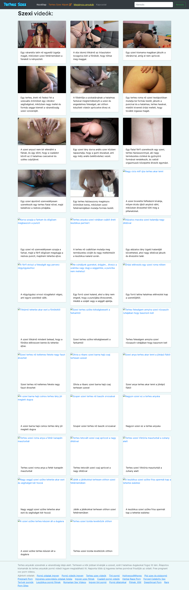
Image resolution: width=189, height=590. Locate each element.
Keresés (180, 4)
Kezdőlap (41, 4)
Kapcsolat (101, 4)
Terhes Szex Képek (59, 4)
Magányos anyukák (84, 4)
